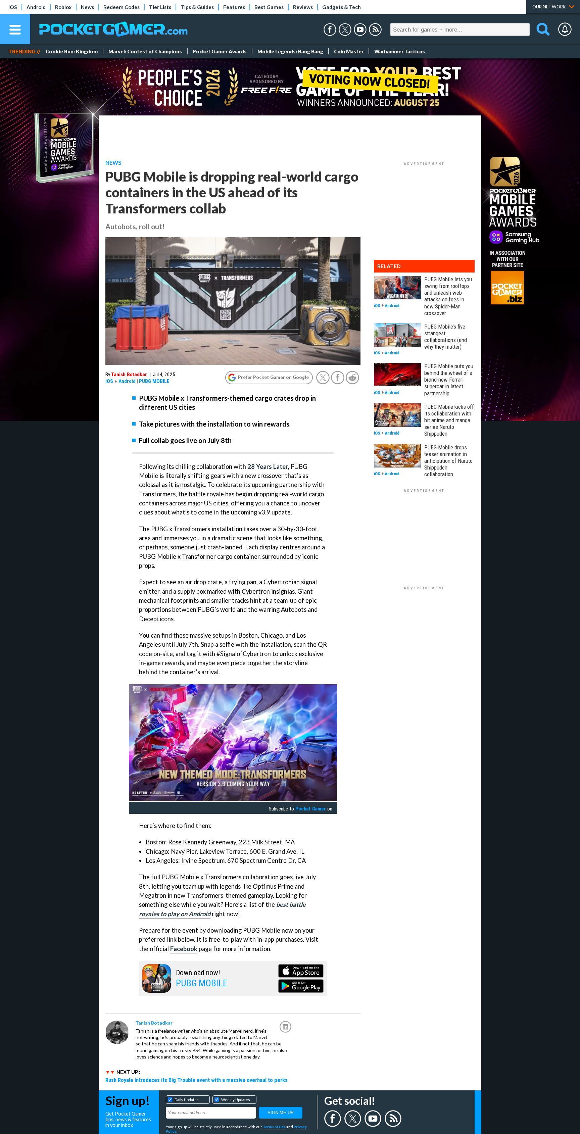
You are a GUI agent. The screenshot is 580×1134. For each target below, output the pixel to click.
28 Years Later (267, 466)
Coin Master (349, 51)
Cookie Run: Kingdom (72, 51)
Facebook (183, 948)
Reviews (303, 7)
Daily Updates (187, 1099)
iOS (12, 7)
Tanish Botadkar (129, 375)
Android (36, 7)
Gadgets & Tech (341, 7)
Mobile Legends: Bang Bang (290, 51)
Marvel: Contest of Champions (145, 51)
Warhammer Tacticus (399, 51)
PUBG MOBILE (154, 381)
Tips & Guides (197, 7)
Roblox (63, 7)
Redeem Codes (121, 7)
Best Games (269, 7)
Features (234, 7)
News (87, 7)
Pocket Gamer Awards (220, 51)
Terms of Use (274, 1127)
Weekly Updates (235, 1099)
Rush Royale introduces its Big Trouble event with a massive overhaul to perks (196, 1080)
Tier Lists (160, 7)
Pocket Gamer (310, 809)
